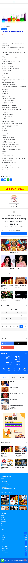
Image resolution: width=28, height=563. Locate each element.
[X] (15, 206)
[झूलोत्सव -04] (23, 502)
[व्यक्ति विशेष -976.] (5, 497)
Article (3, 537)
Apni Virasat (4, 546)
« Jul (2, 332)
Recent (13, 377)
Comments (22, 377)
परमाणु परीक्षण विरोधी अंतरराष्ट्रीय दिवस (20, 454)
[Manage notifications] (25, 560)
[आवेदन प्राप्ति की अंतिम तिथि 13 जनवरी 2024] (5, 407)
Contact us (3, 525)
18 (6, 323)
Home (3, 26)
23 (25, 323)
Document (3, 521)
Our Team (3, 523)
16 (25, 321)
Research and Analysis (7, 554)
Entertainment (5, 548)
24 (2, 326)
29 (21, 326)
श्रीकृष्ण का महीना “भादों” (20, 467)
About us (3, 519)
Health (3, 544)
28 (17, 326)
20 (14, 323)
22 (21, 323)
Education (8, 26)
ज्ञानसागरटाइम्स (5, 34)
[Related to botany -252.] (7, 294)
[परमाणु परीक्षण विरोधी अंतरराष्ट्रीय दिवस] (21, 449)
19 (10, 323)
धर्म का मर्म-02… (13, 399)
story (3, 541)
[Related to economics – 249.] (7, 280)
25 (6, 326)
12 (10, 321)
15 (21, 321)
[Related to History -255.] (21, 280)
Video (3, 539)
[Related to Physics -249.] (21, 294)
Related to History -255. (21, 285)
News (3, 535)
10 (2, 321)
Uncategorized (5, 552)
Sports (3, 550)
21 (17, 323)
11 (6, 321)
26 (10, 326)
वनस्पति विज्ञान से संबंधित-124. (17, 393)
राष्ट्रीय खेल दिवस (5, 467)
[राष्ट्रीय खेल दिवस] (7, 462)
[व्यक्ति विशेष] (5, 383)
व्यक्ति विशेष (12, 381)
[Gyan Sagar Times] (14, 2)
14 (17, 321)
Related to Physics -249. (21, 299)
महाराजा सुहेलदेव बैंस (14, 387)
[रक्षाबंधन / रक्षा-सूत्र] (5, 508)
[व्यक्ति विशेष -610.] (14, 508)
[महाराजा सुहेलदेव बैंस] (5, 389)
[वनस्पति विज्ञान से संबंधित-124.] (5, 395)
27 (13, 326)
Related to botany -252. (7, 299)
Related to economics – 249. (7, 286)
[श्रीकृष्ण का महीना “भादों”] (21, 462)
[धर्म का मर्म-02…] (5, 401)
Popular (4, 377)
